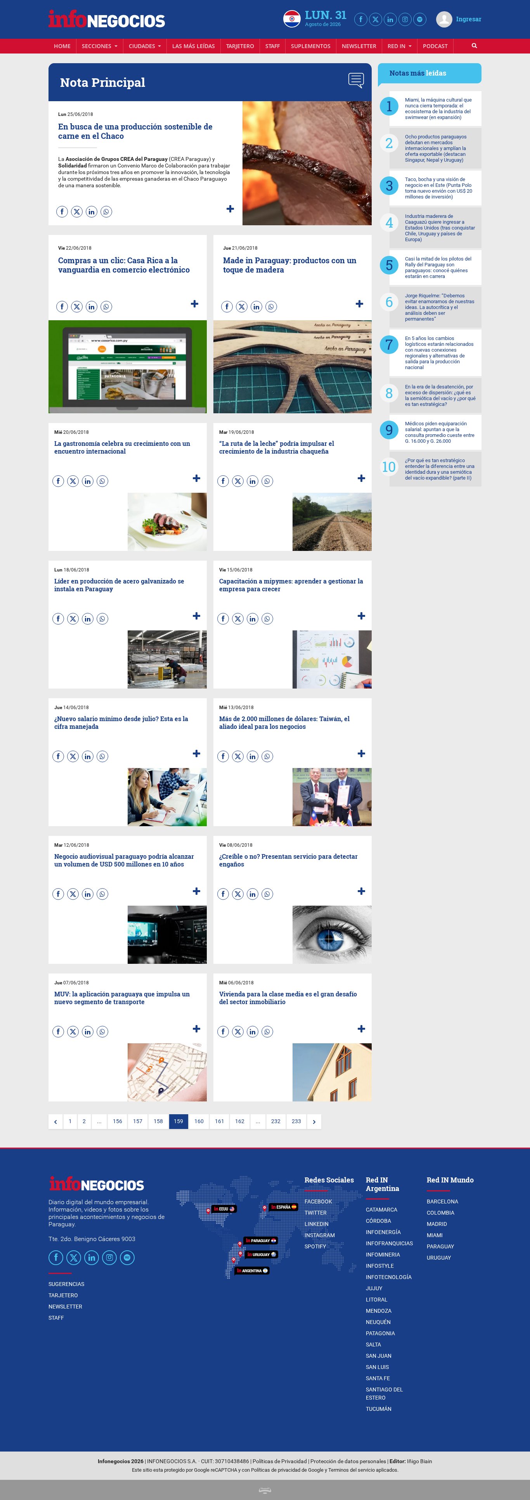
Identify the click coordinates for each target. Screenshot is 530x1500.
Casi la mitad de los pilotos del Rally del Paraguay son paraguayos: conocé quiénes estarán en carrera (438, 267)
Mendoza (378, 1311)
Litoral (377, 1299)
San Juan (378, 1356)
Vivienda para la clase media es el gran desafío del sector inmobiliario (288, 997)
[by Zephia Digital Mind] (265, 1489)
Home (62, 46)
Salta (373, 1344)
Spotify (315, 1246)
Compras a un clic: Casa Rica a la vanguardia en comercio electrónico (124, 264)
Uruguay (439, 1258)
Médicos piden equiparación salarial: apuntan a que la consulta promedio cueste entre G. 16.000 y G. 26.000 (440, 432)
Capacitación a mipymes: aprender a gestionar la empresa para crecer (291, 584)
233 (296, 1121)
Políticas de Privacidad (280, 1461)
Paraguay (440, 1246)
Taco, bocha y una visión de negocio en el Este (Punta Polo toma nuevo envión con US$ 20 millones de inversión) (438, 188)
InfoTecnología (389, 1277)
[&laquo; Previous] (55, 1121)
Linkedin (317, 1224)
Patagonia (380, 1333)
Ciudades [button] (143, 46)
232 (276, 1121)
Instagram (320, 1235)
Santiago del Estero (384, 1393)
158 (158, 1121)
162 (239, 1121)
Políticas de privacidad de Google (287, 1470)
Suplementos (311, 46)
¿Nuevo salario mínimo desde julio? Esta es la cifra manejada (121, 722)
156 (117, 1121)
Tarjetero (240, 46)
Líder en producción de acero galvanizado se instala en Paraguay (119, 584)
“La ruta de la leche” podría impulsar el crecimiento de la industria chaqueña (276, 447)
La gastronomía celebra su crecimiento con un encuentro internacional (122, 447)
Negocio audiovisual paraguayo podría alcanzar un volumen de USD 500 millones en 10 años (124, 860)
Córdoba (378, 1221)
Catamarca (381, 1210)
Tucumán (378, 1409)
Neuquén (378, 1322)
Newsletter (359, 46)
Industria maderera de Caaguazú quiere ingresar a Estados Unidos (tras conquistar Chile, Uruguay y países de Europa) (440, 227)
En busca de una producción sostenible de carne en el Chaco (135, 131)
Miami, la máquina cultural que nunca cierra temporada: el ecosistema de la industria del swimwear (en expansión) (438, 108)
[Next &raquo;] (314, 1121)
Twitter (316, 1213)
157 (137, 1121)
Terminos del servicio (351, 1470)
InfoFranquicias (389, 1243)
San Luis (377, 1367)
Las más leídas (193, 46)
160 (199, 1121)
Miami (435, 1235)
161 (219, 1121)
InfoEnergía (383, 1232)
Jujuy (374, 1288)
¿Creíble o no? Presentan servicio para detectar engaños (288, 860)
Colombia (440, 1213)
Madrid (437, 1224)
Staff (272, 46)
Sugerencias (66, 1284)
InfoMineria (383, 1254)
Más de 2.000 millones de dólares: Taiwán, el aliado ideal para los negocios (284, 722)
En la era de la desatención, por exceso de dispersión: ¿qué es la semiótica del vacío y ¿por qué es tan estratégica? (440, 395)
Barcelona (442, 1201)
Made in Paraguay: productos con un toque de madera (290, 264)
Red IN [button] (397, 46)
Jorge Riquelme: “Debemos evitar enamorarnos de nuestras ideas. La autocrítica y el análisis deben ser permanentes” (440, 307)
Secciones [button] (97, 46)
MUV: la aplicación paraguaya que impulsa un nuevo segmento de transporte (122, 997)
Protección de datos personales (348, 1461)
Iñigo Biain (419, 1461)
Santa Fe (378, 1378)
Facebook (318, 1201)
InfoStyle (380, 1266)
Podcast (435, 46)
